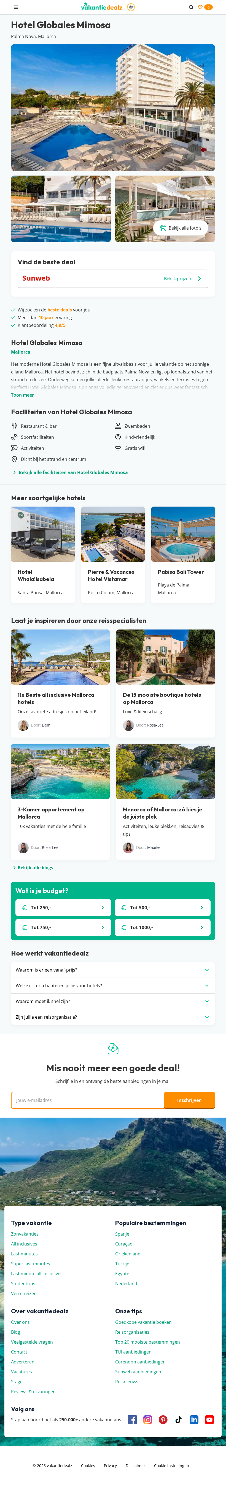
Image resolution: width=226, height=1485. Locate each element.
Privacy (110, 1465)
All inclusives (24, 1244)
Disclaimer (135, 1465)
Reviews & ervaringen (33, 1391)
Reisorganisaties (132, 1332)
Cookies (88, 1465)
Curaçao (124, 1244)
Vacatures (21, 1371)
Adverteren (22, 1362)
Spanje (122, 1234)
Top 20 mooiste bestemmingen (147, 1342)
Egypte (122, 1273)
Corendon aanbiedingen (140, 1362)
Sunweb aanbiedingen (138, 1371)
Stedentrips (23, 1283)
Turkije (122, 1263)
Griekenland (128, 1254)
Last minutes (24, 1254)
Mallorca (20, 352)
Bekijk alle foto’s (185, 228)
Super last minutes (30, 1263)
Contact (19, 1352)
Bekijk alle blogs (35, 868)
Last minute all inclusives (37, 1273)
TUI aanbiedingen (133, 1352)
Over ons (20, 1322)
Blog (15, 1332)
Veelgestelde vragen (32, 1342)
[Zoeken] (191, 7)
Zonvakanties (25, 1234)
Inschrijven (189, 1100)
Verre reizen (24, 1293)
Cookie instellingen (171, 1465)
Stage (17, 1381)
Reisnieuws (126, 1381)
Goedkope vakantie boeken (143, 1322)
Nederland (126, 1283)
